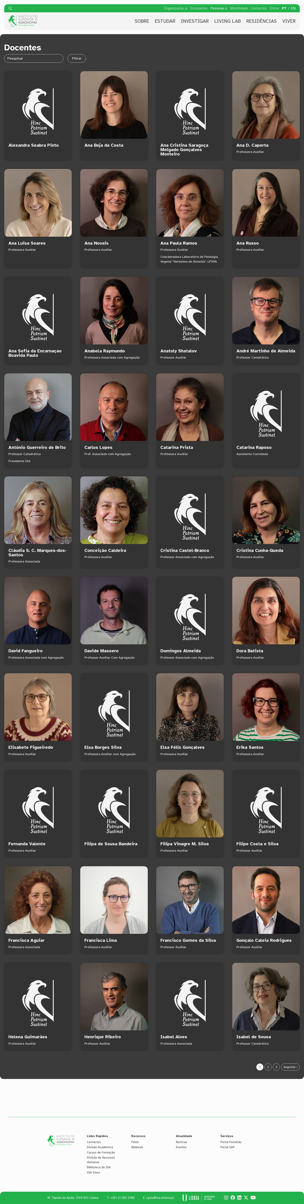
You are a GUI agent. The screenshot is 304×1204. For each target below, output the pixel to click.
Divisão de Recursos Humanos (101, 1160)
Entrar (274, 8)
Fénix (135, 1142)
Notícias (181, 1142)
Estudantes (199, 8)
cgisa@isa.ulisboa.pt (160, 1198)
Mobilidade (239, 8)
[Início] (22, 16)
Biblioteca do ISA (99, 1167)
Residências (261, 21)
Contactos (259, 8)
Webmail (137, 1147)
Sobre (142, 21)
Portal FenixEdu (230, 1142)
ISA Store (93, 1172)
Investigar (195, 21)
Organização (174, 8)
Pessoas (217, 8)
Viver (289, 21)
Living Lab (227, 21)
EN (293, 8)
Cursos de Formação (101, 1152)
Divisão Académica (100, 1147)
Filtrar (76, 58)
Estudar (165, 21)
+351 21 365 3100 (122, 1198)
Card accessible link (38, 116)
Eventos (181, 1147)
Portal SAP (227, 1147)
